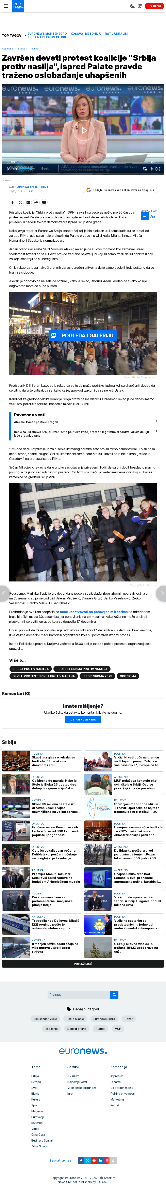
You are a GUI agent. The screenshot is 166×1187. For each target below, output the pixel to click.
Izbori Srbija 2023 (97, 676)
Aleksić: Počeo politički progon (36, 422)
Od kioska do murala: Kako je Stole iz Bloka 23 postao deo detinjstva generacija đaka (54, 784)
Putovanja (38, 1117)
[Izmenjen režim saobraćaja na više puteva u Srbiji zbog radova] (16, 947)
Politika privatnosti (123, 1093)
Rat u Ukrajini (116, 33)
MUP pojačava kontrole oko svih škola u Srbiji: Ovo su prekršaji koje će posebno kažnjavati (135, 784)
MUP (118, 1028)
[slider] (83, 162)
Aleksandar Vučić (45, 1019)
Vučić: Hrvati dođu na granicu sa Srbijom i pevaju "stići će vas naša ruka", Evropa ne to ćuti (136, 761)
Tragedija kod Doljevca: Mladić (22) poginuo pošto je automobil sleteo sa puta (55, 924)
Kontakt (115, 1105)
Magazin (37, 1111)
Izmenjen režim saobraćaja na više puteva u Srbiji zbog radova (55, 947)
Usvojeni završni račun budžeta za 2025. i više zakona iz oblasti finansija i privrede (138, 831)
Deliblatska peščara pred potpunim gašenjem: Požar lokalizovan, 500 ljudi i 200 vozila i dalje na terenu (135, 854)
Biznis (35, 1093)
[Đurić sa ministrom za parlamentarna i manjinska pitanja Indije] (16, 900)
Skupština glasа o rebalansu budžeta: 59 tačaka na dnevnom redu (53, 761)
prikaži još (83, 964)
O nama (116, 1082)
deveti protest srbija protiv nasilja (44, 676)
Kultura (35, 1099)
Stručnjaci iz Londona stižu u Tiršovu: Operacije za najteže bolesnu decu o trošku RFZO (137, 808)
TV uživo (73, 1076)
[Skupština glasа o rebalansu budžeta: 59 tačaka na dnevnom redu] (16, 761)
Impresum (117, 1076)
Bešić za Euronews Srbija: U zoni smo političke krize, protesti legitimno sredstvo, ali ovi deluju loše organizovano (81, 433)
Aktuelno (121, 776)
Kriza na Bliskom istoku (47, 37)
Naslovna (7, 48)
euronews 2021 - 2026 (82, 1178)
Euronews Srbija (104, 1019)
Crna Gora (38, 1134)
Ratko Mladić (75, 1019)
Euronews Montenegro (47, 33)
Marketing (117, 1099)
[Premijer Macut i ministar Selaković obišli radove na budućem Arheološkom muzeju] (16, 877)
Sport (35, 1105)
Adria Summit (39, 1146)
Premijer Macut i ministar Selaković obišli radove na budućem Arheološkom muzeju (56, 878)
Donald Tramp (76, 1028)
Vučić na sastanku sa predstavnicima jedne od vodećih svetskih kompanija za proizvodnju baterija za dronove (138, 924)
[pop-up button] (151, 169)
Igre (70, 1093)
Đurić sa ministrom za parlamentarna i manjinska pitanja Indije (52, 901)
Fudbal (100, 1028)
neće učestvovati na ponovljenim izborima (94, 612)
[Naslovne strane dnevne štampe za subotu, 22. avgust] (161, 594)
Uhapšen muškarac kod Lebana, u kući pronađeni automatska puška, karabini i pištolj (136, 878)
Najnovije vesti (77, 1082)
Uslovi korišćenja (122, 1087)
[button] (84, 130)
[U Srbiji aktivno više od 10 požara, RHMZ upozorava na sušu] (98, 947)
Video (35, 1128)
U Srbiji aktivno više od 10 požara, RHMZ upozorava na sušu (136, 947)
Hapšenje (51, 1028)
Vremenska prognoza (82, 1087)
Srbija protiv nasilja (31, 669)
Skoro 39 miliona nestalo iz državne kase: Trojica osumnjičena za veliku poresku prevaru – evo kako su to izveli (56, 808)
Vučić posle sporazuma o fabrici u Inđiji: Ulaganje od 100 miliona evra (137, 901)
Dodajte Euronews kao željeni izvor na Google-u (123, 190)
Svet (34, 1087)
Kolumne (37, 1123)
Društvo (38, 776)
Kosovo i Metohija (86, 33)
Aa (145, 216)
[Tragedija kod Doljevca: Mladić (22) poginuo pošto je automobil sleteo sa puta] (16, 924)
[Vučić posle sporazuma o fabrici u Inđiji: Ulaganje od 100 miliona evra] (98, 900)
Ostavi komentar (83, 719)
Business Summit (42, 1140)
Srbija (21, 48)
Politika (34, 48)
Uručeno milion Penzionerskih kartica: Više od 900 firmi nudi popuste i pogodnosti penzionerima (55, 831)
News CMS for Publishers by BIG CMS (83, 1182)
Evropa (36, 1082)
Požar (129, 1019)
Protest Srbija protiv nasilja (81, 669)
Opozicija (128, 676)
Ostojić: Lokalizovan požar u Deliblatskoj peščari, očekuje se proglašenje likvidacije (54, 854)
